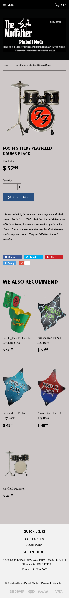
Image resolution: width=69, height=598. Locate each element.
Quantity (7, 180)
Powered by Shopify (51, 582)
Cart (63, 4)
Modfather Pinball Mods (25, 582)
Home (6, 64)
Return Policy (34, 544)
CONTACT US (34, 539)
